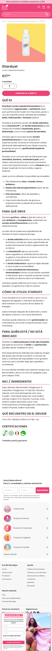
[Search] (46, 14)
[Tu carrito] (43, 7)
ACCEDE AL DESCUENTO (13, 642)
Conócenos (6, 579)
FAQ (3, 595)
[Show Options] (23, 632)
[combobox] (26, 14)
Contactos (31, 579)
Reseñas (30, 582)
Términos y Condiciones (36, 572)
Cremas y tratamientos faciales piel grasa (22, 21)
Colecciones (7, 572)
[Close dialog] (49, 615)
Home (4, 21)
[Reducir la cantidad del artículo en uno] (4, 86)
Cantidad (6, 81)
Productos (6, 576)
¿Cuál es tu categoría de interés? (12, 635)
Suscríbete (42, 490)
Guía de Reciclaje (9, 601)
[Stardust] (13, 459)
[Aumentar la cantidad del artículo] (14, 86)
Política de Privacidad (35, 569)
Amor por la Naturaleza (11, 598)
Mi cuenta (31, 586)
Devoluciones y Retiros (36, 576)
